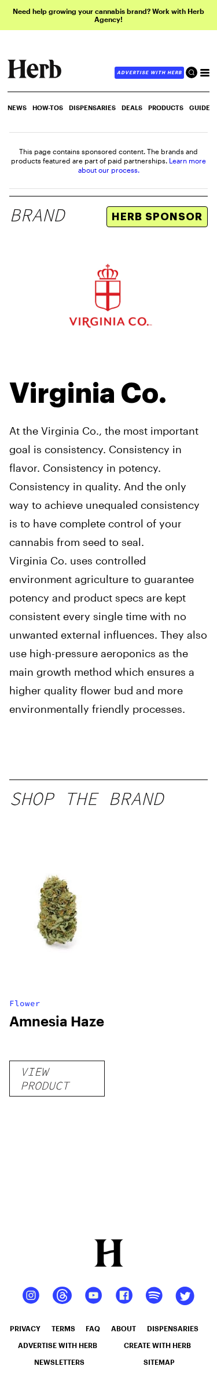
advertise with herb (149, 72)
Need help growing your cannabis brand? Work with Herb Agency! (108, 15)
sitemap (159, 1362)
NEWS (17, 107)
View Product (44, 1078)
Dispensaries (92, 107)
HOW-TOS (47, 107)
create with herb (157, 1345)
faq (93, 1328)
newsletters (59, 1362)
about (123, 1328)
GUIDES (201, 107)
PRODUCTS (165, 107)
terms (63, 1328)
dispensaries (172, 1328)
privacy (25, 1328)
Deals (132, 107)
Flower (25, 1003)
